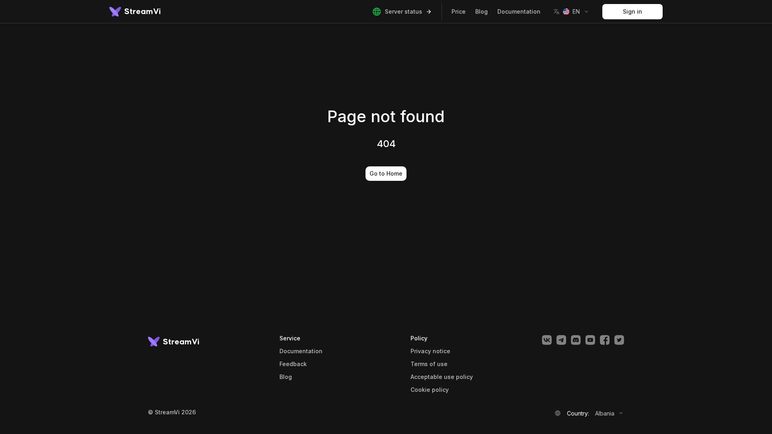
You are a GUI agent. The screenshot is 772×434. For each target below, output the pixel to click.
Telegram (561, 340)
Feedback (293, 364)
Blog (481, 11)
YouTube (590, 340)
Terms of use (429, 364)
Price (459, 11)
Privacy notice (430, 351)
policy (430, 390)
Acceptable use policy (442, 377)
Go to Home (386, 173)
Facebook (605, 340)
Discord (576, 340)
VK (547, 340)
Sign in (632, 11)
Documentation (518, 11)
